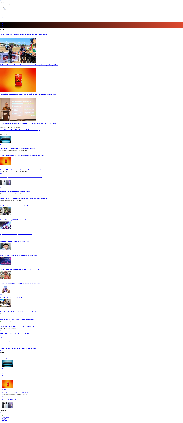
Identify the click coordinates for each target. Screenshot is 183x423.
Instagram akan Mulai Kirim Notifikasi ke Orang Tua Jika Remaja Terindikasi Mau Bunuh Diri (24, 198)
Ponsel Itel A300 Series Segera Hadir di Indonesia (12, 297)
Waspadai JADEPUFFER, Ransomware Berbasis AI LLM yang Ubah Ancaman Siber (21, 169)
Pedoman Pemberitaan (5, 417)
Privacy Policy (4, 418)
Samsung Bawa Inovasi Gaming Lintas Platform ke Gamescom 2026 (17, 326)
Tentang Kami (4, 420)
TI (2, 25)
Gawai (3, 24)
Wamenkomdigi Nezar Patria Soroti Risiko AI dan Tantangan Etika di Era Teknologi (21, 177)
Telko (3, 23)
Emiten (3, 22)
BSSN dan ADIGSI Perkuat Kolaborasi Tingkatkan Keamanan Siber (17, 319)
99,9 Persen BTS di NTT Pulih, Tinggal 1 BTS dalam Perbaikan (16, 234)
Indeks (3, 27)
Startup (3, 26)
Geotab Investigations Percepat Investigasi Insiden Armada (14, 241)
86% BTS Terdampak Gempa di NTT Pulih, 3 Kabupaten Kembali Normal (18, 341)
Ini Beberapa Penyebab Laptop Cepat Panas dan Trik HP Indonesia (16, 205)
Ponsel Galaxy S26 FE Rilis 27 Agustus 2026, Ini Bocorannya (15, 191)
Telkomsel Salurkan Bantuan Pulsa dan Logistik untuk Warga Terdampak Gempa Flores (22, 155)
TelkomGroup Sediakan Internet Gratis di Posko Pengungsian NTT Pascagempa (20, 283)
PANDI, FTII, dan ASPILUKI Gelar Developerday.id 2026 (14, 333)
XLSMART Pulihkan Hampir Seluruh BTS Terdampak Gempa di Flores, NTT (19, 269)
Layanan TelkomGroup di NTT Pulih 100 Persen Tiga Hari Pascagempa (18, 219)
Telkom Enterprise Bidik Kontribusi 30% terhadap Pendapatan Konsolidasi (19, 311)
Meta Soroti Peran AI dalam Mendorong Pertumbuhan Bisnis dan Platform (18, 255)
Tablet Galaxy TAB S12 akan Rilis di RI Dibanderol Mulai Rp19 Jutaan (17, 148)
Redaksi (3, 419)
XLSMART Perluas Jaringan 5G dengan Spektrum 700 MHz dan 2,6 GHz (18, 348)
